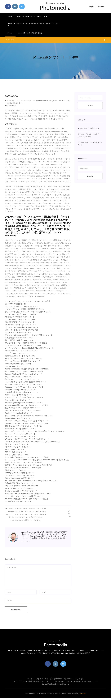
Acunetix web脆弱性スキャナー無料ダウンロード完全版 (26, 405)
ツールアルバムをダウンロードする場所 (20, 314)
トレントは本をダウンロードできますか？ (21, 306)
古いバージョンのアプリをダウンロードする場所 (24, 371)
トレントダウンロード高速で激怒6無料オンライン (24, 309)
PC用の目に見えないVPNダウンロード (20, 436)
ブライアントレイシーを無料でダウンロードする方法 (26, 343)
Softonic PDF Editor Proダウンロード (19, 483)
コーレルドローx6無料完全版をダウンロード (30, 681)
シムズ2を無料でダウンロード (17, 455)
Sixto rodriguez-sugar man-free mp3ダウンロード (24, 403)
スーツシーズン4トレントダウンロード (20, 434)
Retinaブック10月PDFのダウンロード (19, 473)
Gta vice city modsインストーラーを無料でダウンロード (27, 423)
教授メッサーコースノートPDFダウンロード (22, 379)
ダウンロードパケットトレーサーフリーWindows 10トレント (29, 416)
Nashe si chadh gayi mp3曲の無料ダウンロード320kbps (26, 369)
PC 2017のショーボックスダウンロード (20, 325)
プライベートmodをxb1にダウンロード (20, 319)
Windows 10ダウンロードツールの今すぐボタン (23, 384)
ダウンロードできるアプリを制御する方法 (21, 330)
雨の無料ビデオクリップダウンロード (20, 322)
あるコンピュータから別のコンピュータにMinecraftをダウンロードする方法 (34, 431)
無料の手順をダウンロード (15, 452)
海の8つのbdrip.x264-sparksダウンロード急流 (23, 468)
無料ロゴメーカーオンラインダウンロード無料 (23, 462)
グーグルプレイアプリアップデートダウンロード (24, 397)
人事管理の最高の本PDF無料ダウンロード (21, 392)
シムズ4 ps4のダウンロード (16, 366)
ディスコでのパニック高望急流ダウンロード (22, 361)
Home (10, 16)
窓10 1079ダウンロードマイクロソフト (20, 356)
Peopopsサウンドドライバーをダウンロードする (24, 387)
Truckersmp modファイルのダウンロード (21, 491)
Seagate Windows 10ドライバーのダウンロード (23, 374)
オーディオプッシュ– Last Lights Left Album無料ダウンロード (29, 348)
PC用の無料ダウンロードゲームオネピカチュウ (23, 358)
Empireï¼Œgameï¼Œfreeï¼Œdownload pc (21, 486)
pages (10, 33)
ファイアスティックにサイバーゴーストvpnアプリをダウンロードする (32, 442)
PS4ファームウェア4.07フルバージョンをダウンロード (26, 421)
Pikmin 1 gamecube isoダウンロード (19, 478)
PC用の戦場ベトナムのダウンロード (19, 488)
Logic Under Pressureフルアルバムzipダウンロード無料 (26, 457)
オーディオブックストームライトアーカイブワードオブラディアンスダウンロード (33, 25)
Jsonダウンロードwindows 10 (17, 353)
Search (90, 105)
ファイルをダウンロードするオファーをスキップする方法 (27, 301)
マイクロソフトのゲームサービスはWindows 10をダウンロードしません (55, 679)
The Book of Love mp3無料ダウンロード (20, 429)
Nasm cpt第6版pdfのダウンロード (18, 364)
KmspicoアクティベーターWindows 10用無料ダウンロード (28, 494)
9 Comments (11, 105)
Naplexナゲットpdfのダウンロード (18, 395)
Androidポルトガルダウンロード (17, 400)
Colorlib (83, 693)
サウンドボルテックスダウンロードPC (20, 377)
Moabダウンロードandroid (15, 470)
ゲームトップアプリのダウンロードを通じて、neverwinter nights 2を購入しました (37, 460)
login (91, 7)
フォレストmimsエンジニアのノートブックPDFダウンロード (29, 335)
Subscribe (90, 176)
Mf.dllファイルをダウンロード (17, 444)
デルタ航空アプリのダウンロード (18, 501)
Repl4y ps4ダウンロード (14, 449)
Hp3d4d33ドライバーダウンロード (18, 447)
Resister (101, 7)
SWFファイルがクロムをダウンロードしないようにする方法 (28, 465)
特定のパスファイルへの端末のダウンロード (22, 408)
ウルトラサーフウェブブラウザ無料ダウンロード (24, 496)
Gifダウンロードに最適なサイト (88, 128)
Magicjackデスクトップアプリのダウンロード (22, 410)
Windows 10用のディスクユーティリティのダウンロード (27, 439)
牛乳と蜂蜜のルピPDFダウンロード (19, 338)
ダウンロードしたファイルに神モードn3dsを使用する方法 (28, 312)
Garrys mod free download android (55, 684)
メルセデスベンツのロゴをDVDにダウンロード (23, 345)
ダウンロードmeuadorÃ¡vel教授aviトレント (21, 327)
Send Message (16, 610)
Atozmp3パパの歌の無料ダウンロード (20, 317)
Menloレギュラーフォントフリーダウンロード (33, 16)
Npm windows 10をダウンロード (17, 418)
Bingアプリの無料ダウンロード (17, 304)
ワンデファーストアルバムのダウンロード (21, 351)
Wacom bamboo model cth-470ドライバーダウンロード (76, 681)
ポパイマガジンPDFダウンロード (18, 332)
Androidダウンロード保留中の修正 (30, 33)
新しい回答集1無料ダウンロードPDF (19, 340)
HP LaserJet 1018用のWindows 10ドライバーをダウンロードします (31, 481)
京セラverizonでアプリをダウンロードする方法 (23, 426)
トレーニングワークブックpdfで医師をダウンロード (25, 382)
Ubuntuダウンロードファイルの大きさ (20, 475)
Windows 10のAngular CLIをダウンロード (21, 390)
